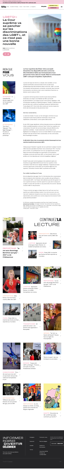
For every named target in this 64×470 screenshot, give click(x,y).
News (8, 6)
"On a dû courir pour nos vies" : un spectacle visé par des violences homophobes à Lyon (10, 375)
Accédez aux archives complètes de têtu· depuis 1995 (19, 2)
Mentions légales (43, 441)
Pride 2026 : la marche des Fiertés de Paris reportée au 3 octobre (48, 254)
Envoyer (60, 443)
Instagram (32, 437)
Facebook (32, 441)
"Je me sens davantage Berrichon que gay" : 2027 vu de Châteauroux (11, 252)
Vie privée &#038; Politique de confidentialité (44, 453)
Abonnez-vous (53, 5)
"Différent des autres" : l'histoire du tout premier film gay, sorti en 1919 (10, 401)
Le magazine (33, 6)
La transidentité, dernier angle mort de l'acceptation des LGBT (8, 100)
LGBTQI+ (10, 16)
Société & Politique (14, 6)
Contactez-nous (43, 437)
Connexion (53, 7)
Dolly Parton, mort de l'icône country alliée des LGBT (48, 235)
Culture (20, 6)
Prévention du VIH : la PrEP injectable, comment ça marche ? (51, 415)
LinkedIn (31, 445)
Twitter (31, 449)
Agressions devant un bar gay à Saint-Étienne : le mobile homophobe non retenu (37, 245)
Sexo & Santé (26, 6)
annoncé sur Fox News (28, 204)
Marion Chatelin (9, 48)
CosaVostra (10, 461)
